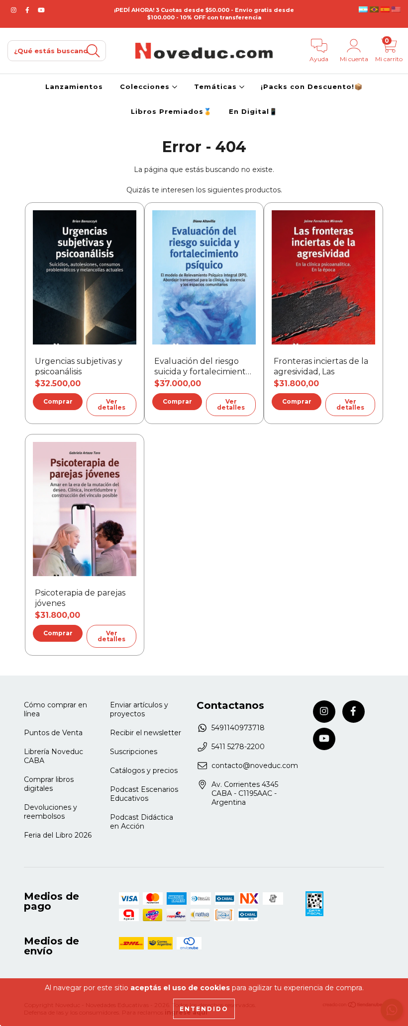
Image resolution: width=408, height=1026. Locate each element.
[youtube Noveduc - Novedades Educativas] (41, 9)
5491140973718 (238, 727)
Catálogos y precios (144, 770)
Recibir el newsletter (145, 732)
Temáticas (216, 86)
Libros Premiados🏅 (171, 111)
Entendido (204, 1009)
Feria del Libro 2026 (58, 835)
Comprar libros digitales (49, 784)
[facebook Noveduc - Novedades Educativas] (28, 9)
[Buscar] (93, 51)
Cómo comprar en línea (55, 709)
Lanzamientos (74, 86)
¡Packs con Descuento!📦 (312, 86)
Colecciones (146, 86)
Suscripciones (133, 751)
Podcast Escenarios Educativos (144, 794)
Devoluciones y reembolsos (50, 812)
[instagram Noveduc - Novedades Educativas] (14, 9)
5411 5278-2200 (238, 746)
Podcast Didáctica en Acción (141, 822)
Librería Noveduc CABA (53, 756)
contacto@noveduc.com (254, 765)
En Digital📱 (253, 111)
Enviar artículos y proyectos (139, 709)
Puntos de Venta (53, 732)
